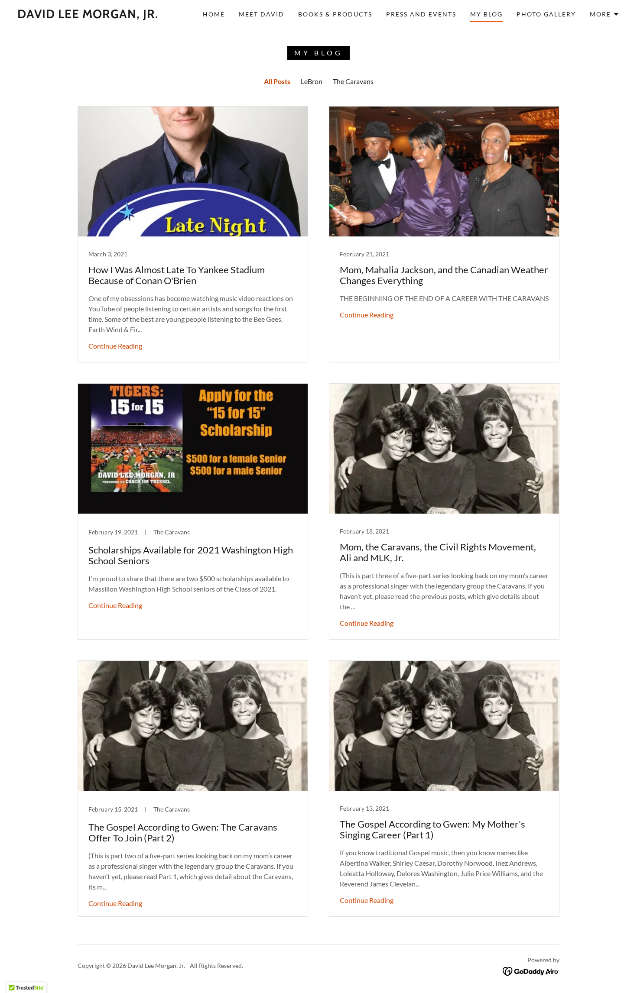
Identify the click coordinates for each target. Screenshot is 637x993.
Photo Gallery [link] (546, 14)
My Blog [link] (486, 14)
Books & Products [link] (335, 14)
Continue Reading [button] (115, 346)
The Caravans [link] (353, 81)
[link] (87, 15)
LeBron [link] (311, 81)
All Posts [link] (277, 81)
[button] (605, 14)
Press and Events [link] (421, 14)
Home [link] (214, 14)
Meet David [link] (261, 14)
